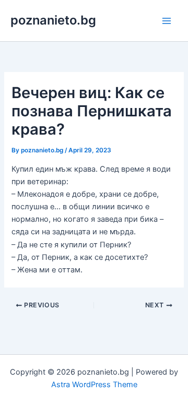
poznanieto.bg (53, 20)
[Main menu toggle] (167, 21)
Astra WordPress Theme (94, 384)
